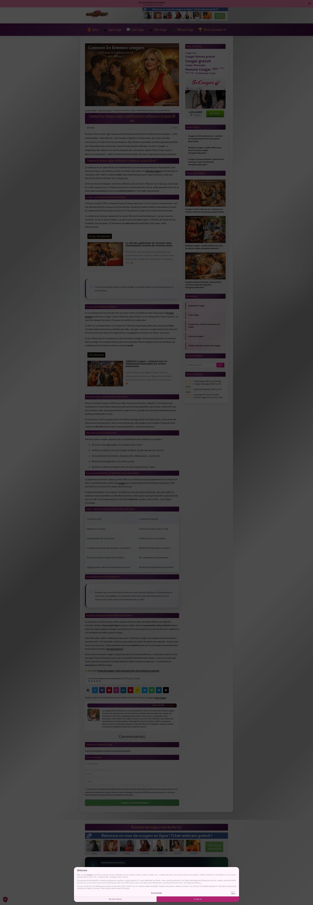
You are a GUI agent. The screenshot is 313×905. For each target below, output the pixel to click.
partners (90, 875)
